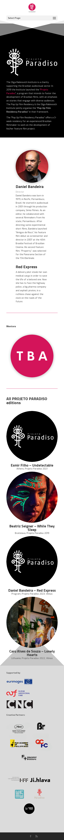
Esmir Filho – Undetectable (32, 465)
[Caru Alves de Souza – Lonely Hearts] (32, 622)
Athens (20, 468)
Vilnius (49, 593)
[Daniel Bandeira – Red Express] (32, 561)
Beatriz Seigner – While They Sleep (32, 527)
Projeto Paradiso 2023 (33, 593)
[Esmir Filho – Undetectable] (32, 436)
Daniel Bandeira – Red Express (32, 590)
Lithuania (16, 658)
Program (16, 593)
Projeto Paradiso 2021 (36, 468)
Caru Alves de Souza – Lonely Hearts (32, 652)
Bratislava (20, 533)
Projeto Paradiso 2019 (38, 533)
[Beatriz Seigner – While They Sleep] (32, 497)
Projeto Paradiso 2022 (33, 658)
